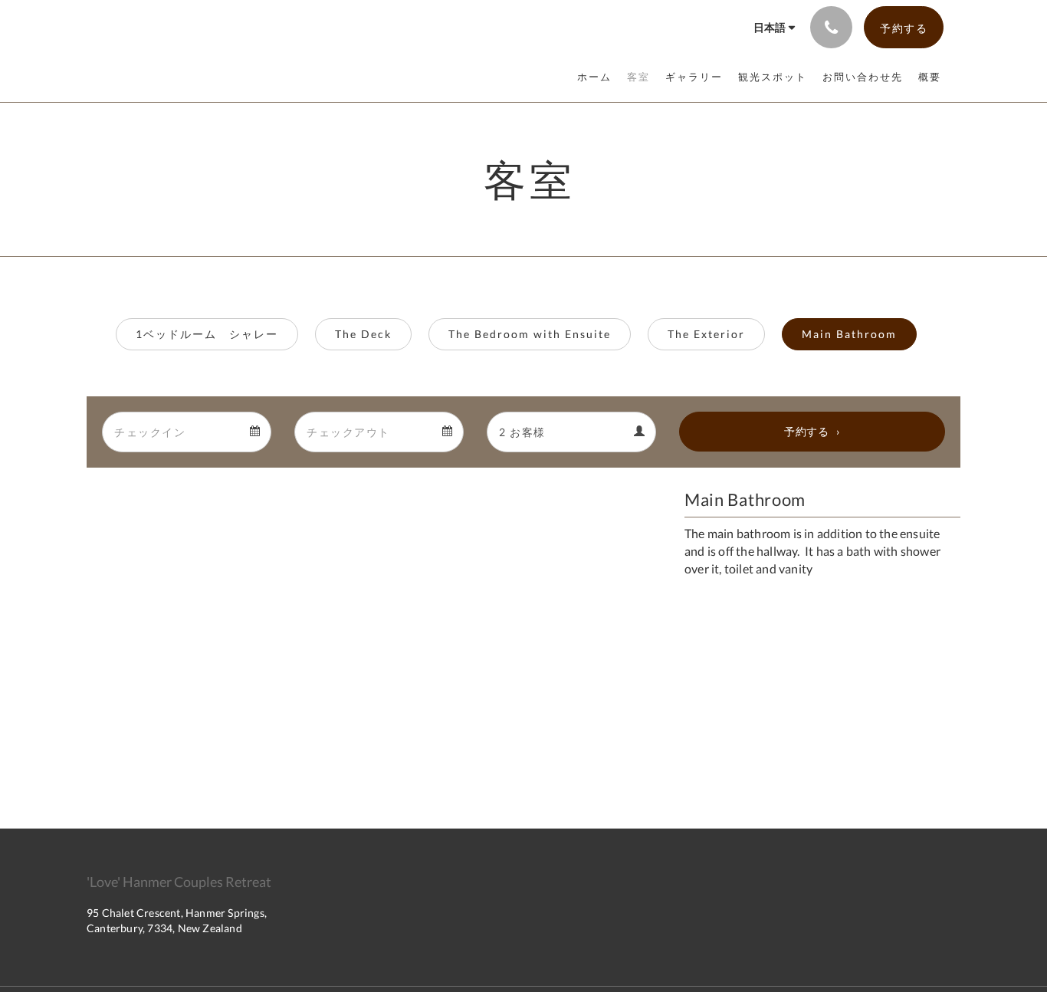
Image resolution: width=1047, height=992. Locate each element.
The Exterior (706, 333)
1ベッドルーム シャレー (207, 333)
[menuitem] (598, 76)
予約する (806, 431)
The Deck (363, 333)
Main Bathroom (849, 333)
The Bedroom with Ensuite (529, 333)
